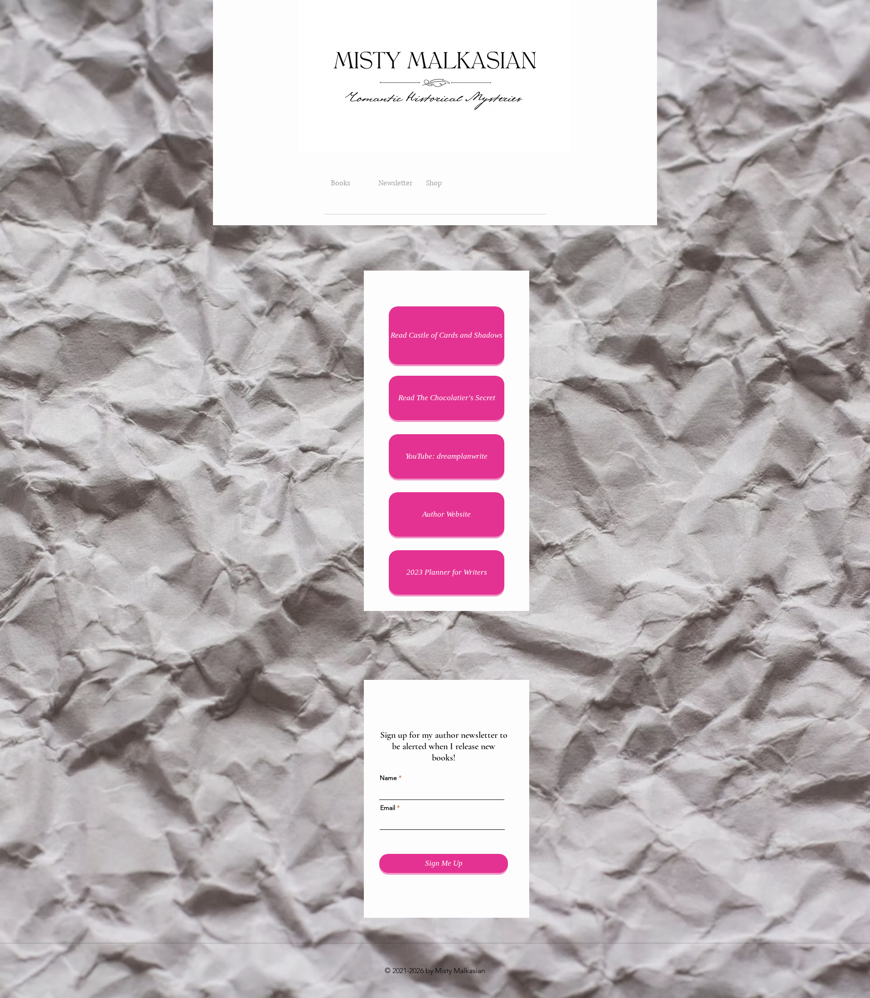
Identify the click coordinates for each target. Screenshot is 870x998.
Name (388, 778)
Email (387, 807)
